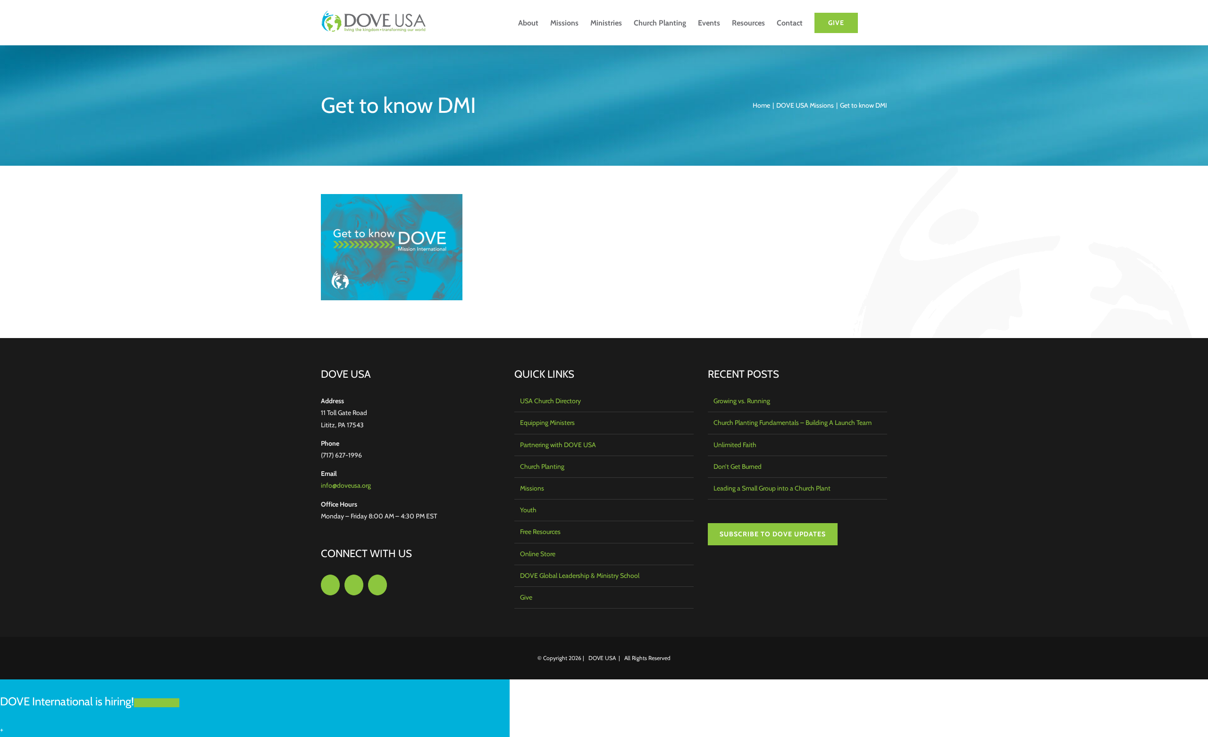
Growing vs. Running (741, 401)
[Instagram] (353, 585)
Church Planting (542, 466)
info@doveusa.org (346, 485)
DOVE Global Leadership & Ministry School (579, 575)
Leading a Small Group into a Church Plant (771, 488)
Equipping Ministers (547, 422)
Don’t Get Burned (737, 466)
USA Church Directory (550, 401)
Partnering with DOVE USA (558, 445)
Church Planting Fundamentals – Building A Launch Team (792, 422)
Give (526, 597)
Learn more (156, 702)
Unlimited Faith (734, 445)
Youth (528, 510)
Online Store (537, 554)
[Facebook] (330, 585)
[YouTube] (377, 585)
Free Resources (540, 531)
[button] (872, 22)
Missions (532, 488)
